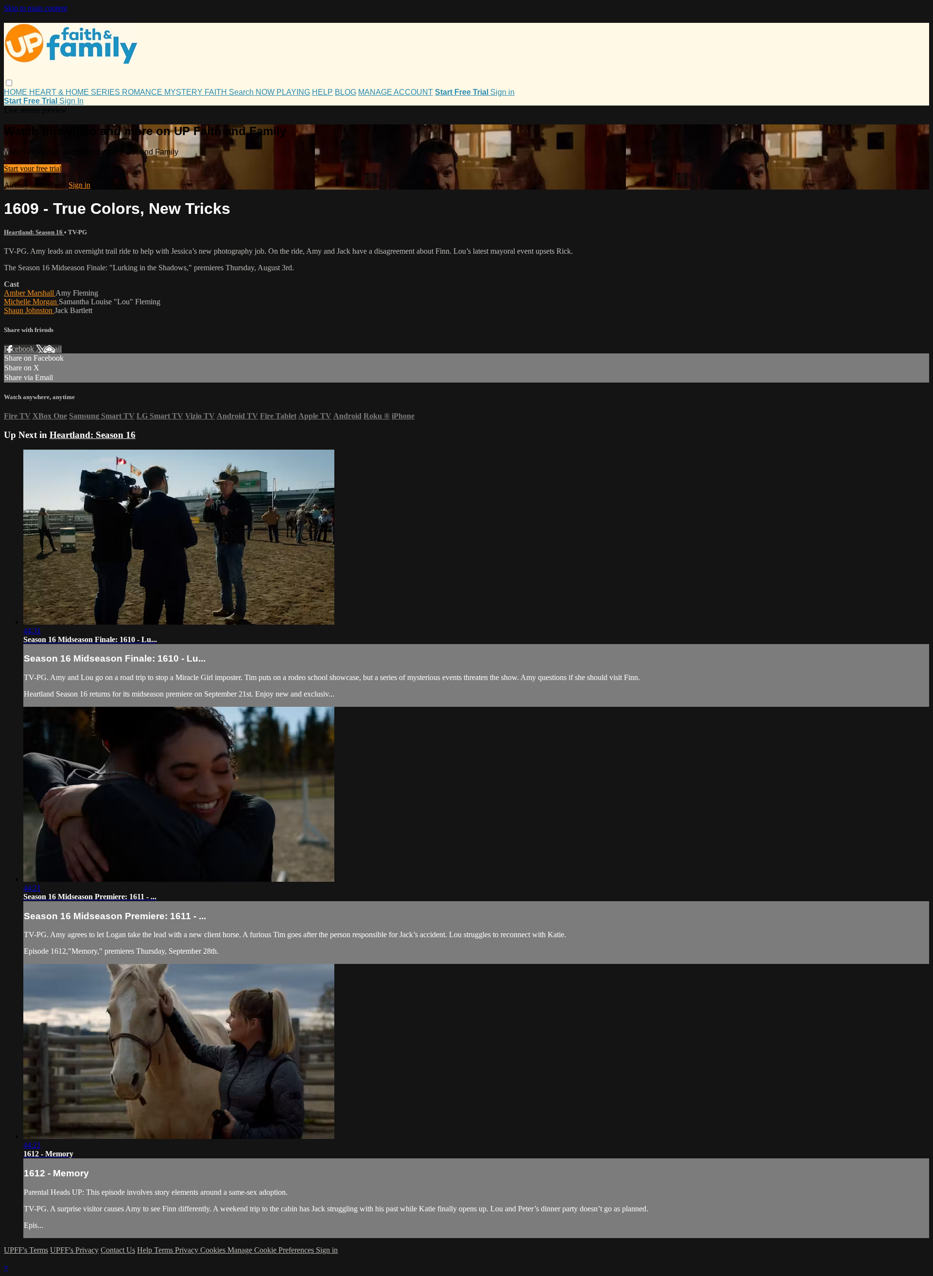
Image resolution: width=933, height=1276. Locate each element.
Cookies (213, 1250)
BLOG (345, 92)
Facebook (20, 349)
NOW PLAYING (283, 92)
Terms (164, 1250)
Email (53, 349)
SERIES (106, 92)
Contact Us (118, 1250)
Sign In (71, 101)
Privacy (187, 1250)
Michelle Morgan (31, 301)
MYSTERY (184, 92)
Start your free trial (32, 168)
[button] (9, 83)
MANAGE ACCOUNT (395, 92)
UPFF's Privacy (74, 1250)
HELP (322, 92)
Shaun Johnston (29, 310)
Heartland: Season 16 (34, 232)
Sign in (502, 92)
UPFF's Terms (26, 1250)
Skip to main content (35, 8)
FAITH (217, 92)
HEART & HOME (60, 92)
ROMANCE (143, 92)
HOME (16, 92)
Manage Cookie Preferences (271, 1250)
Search (242, 92)
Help (145, 1250)
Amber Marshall (29, 293)
